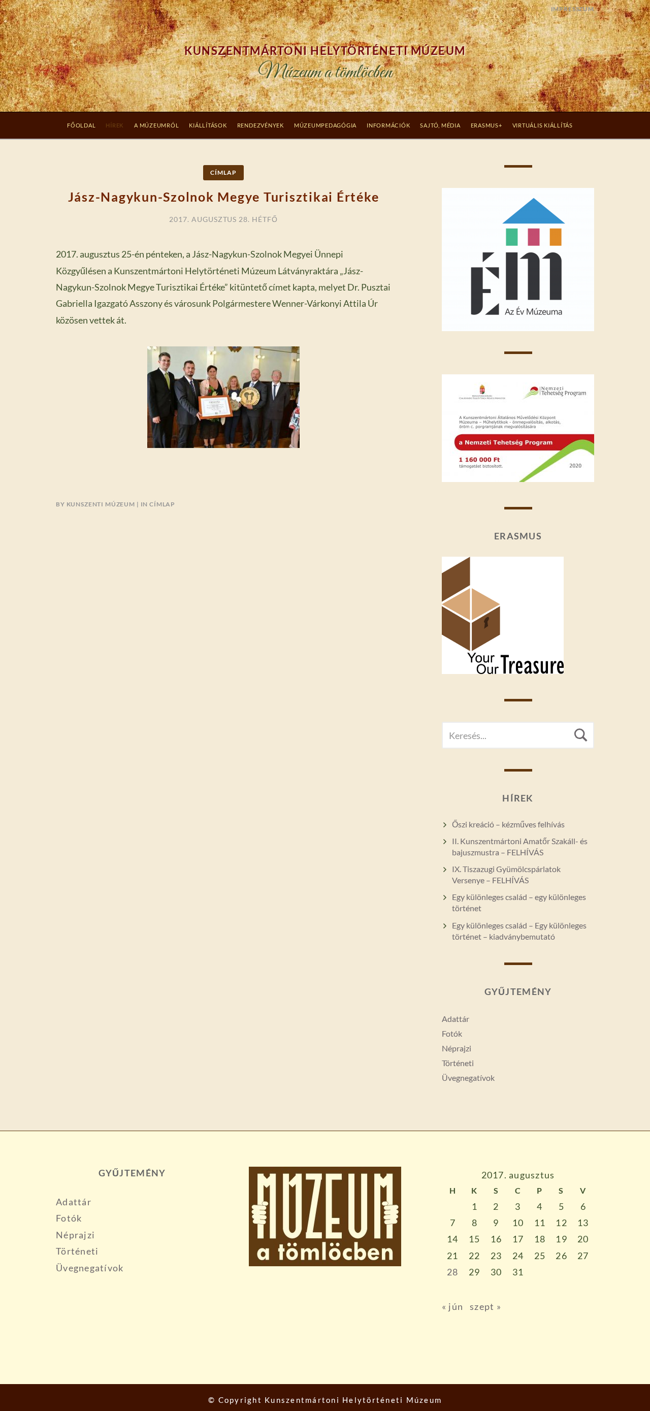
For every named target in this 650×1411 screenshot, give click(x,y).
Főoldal (81, 125)
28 (453, 1271)
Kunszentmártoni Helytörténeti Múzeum (324, 50)
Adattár (455, 1018)
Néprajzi (456, 1048)
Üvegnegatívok (468, 1077)
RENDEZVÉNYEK (260, 125)
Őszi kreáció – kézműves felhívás (508, 824)
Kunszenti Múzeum (101, 504)
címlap (223, 172)
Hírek (115, 125)
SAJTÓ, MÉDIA (440, 125)
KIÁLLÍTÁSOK (207, 125)
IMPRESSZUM (572, 9)
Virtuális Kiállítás (542, 125)
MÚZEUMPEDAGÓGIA (325, 125)
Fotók (452, 1033)
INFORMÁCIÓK (388, 125)
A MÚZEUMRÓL (156, 125)
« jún (452, 1306)
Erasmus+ (486, 125)
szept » (485, 1306)
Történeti (458, 1063)
